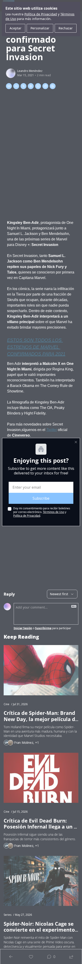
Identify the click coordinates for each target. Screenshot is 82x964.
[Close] (76, 442)
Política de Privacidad (26, 516)
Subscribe (41, 498)
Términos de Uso (53, 512)
